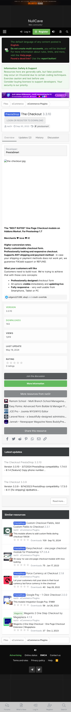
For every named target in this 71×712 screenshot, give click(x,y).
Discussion (53, 137)
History (39, 137)
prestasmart (43, 126)
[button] (4, 31)
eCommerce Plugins (29, 530)
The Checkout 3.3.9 (15, 482)
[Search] (67, 31)
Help (50, 660)
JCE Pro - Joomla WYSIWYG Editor (28, 411)
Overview (9, 137)
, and (27, 297)
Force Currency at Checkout (42, 573)
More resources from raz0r (35, 393)
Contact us (55, 655)
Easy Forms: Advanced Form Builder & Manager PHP (38, 406)
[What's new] (60, 31)
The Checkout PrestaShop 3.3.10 (23, 462)
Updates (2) (25, 137)
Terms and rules (20, 660)
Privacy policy (38, 660)
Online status (31, 655)
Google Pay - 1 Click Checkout (43, 594)
